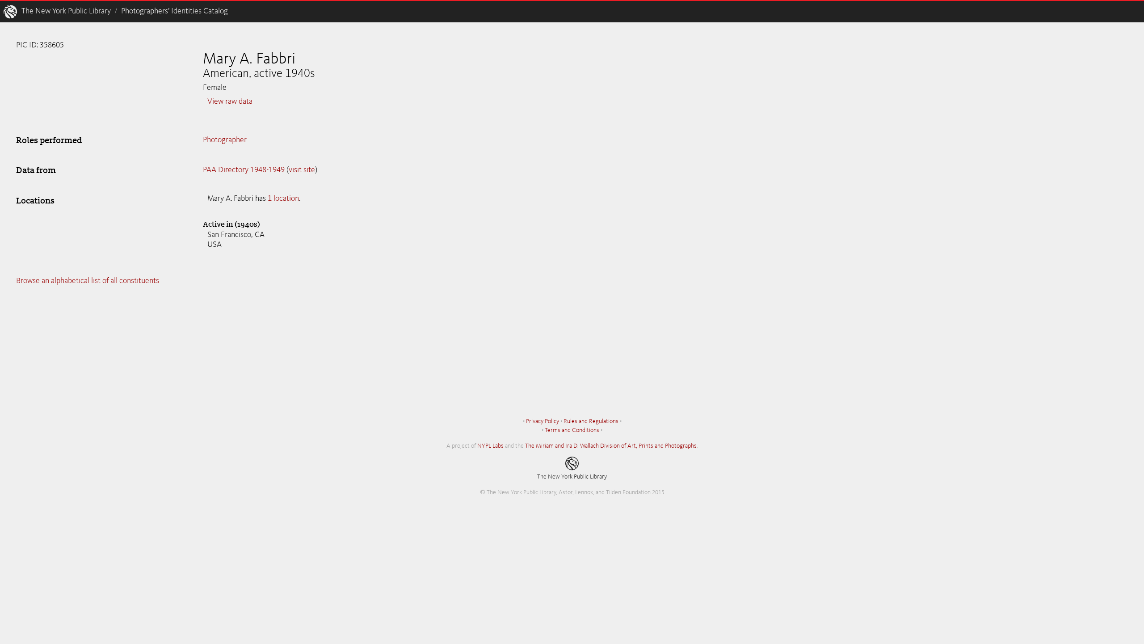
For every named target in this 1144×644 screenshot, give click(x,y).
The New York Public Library (66, 11)
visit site (302, 170)
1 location (283, 199)
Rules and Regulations (591, 421)
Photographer (225, 140)
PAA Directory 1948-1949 (244, 170)
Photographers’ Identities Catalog (174, 11)
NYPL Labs (490, 446)
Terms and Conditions (572, 430)
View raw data (229, 101)
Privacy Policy (542, 421)
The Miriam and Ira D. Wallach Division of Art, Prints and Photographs (611, 446)
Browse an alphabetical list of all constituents (87, 281)
